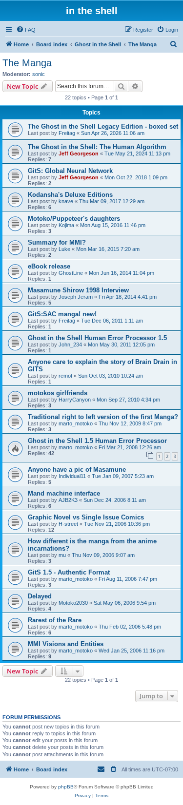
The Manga (27, 63)
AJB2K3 (68, 500)
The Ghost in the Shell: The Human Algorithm (97, 147)
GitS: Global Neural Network (70, 170)
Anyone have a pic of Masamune (77, 469)
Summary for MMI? (57, 242)
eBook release (49, 266)
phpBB (66, 786)
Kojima (66, 225)
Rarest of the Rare (54, 620)
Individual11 (72, 476)
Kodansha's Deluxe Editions (70, 194)
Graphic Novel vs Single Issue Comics (86, 517)
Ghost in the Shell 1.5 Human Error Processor (97, 440)
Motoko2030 (73, 603)
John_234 (70, 344)
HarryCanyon (75, 399)
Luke (64, 249)
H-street (68, 524)
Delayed (40, 596)
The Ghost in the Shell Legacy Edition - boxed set (103, 126)
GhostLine (71, 273)
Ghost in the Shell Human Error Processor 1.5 (97, 338)
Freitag (67, 133)
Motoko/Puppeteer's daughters (74, 218)
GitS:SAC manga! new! (62, 314)
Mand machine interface (64, 493)
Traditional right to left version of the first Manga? (103, 417)
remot (65, 376)
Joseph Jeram (76, 297)
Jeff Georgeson (79, 153)
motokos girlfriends (57, 393)
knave (66, 201)
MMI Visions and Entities (65, 644)
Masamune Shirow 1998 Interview (78, 290)
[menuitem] (26, 30)
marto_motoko (76, 423)
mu (62, 555)
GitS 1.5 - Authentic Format (69, 572)
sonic (38, 74)
